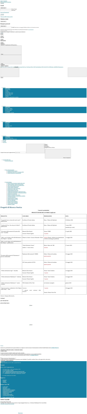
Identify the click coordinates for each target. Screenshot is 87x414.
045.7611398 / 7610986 (8, 370)
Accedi (2, 3)
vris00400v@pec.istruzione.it (15, 372)
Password (13, 10)
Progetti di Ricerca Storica (12, 170)
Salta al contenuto (3, 0)
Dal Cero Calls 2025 (11, 200)
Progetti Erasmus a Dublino (13, 199)
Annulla (2, 65)
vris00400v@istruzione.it (15, 371)
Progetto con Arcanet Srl (12, 193)
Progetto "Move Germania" (13, 202)
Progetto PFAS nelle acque (13, 189)
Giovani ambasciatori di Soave (13, 186)
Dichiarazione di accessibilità (8, 390)
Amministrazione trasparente (8, 395)
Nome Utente (14, 9)
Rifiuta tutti (10, 349)
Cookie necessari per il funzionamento (7, 358)
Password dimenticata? (4, 12)
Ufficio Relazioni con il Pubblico (9, 389)
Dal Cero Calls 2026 (9, 160)
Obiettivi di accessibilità (7, 392)
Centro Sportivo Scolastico (13, 203)
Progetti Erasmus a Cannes (13, 198)
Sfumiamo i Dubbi (11, 204)
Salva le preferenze (9, 360)
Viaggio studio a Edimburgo (13, 187)
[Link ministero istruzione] (5, 2)
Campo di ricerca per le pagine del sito (7, 152)
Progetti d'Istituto (8, 182)
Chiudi (2, 36)
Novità (46, 145)
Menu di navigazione (66, 157)
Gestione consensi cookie (7, 394)
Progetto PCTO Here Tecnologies (14, 188)
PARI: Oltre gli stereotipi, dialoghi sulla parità (16, 183)
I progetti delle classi (6, 159)
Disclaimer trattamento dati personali (7, 403)
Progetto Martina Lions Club (13, 190)
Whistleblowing (6, 393)
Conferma (6, 65)
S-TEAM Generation (12, 196)
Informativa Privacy (6, 388)
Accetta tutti (18, 349)
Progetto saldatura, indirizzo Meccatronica (15, 184)
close (2, 77)
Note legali (5, 387)
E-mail (13, 27)
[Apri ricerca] (77, 72)
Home (46, 144)
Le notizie (47, 146)
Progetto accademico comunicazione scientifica (16, 195)
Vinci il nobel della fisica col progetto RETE (16, 185)
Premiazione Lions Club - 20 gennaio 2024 (16, 172)
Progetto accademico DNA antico (14, 194)
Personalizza (3, 349)
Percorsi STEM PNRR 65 (12, 201)
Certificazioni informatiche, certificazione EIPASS (17, 192)
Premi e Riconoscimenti (9, 169)
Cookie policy (5, 386)
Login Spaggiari (30, 29)
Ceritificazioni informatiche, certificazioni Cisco (16, 191)
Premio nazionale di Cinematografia (14, 173)
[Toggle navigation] (9, 72)
